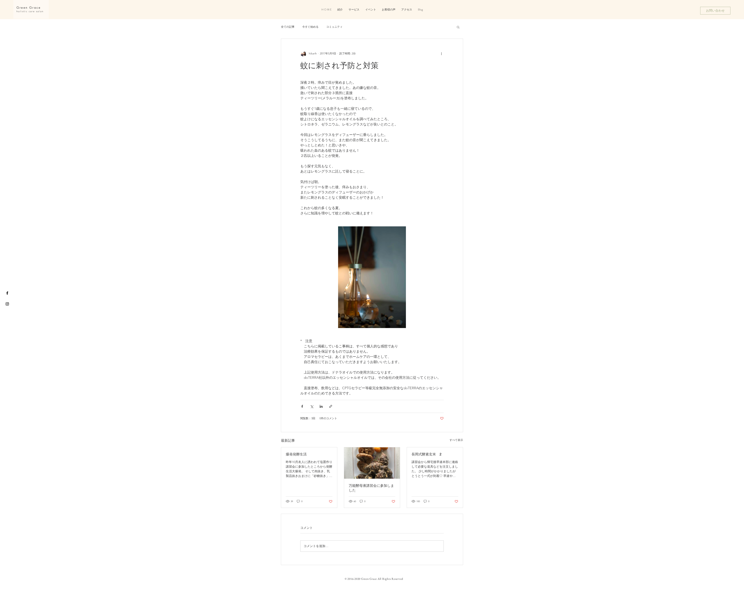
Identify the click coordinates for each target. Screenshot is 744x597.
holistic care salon (30, 11)
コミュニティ (334, 26)
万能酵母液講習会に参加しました (371, 487)
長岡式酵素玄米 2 (427, 454)
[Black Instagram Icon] (7, 304)
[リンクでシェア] (330, 406)
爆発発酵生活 (296, 454)
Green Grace (28, 8)
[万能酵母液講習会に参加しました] (372, 463)
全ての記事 (287, 26)
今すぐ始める (310, 26)
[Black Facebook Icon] (7, 293)
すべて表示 (456, 440)
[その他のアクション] (441, 53)
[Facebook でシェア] (302, 406)
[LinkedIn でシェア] (321, 406)
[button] (370, 9)
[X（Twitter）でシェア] (311, 406)
